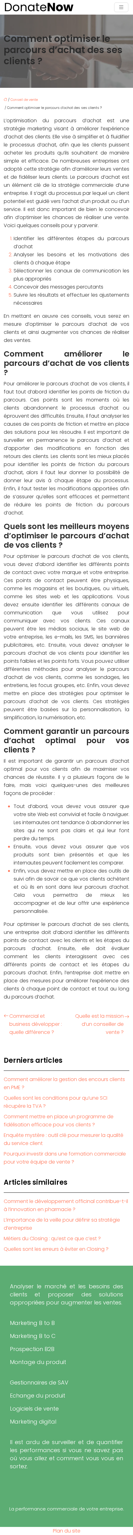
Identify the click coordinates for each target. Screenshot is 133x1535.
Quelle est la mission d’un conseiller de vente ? (99, 1024)
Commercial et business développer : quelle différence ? (35, 1024)
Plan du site (66, 1530)
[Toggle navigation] (121, 7)
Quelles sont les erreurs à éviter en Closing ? (56, 1249)
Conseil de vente (24, 99)
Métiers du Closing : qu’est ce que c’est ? (52, 1238)
